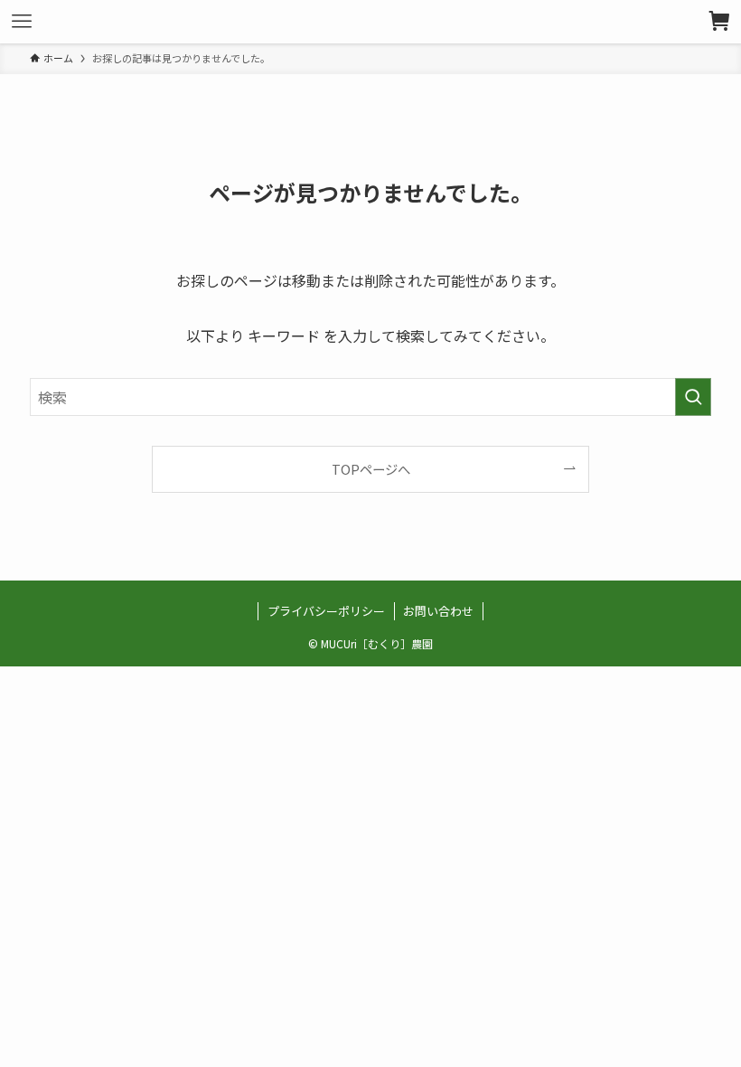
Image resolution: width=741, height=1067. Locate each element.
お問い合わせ (438, 610)
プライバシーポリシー (326, 610)
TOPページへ (371, 468)
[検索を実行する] (693, 397)
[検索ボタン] (719, 21)
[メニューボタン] (21, 21)
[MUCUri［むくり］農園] (370, 21)
